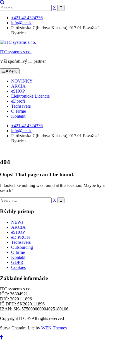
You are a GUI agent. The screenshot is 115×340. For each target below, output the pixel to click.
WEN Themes (54, 327)
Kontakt (18, 116)
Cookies (18, 267)
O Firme (18, 111)
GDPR (17, 262)
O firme (18, 252)
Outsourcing (22, 247)
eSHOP (18, 91)
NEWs (17, 222)
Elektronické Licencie (30, 96)
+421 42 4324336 (27, 17)
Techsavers (21, 106)
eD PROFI (20, 237)
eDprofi (18, 101)
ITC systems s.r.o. (16, 51)
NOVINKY (22, 81)
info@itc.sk (21, 22)
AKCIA (18, 86)
